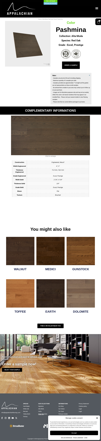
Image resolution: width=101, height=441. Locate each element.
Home (39, 19)
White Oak (26, 409)
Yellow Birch (26, 414)
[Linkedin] (9, 418)
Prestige (78, 45)
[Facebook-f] (2, 418)
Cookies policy (83, 406)
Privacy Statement (84, 403)
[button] (97, 418)
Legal (85, 437)
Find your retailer (63, 414)
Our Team (61, 411)
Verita (40, 411)
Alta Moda (45, 19)
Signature (41, 406)
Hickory (25, 416)
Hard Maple (26, 406)
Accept (74, 433)
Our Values (61, 409)
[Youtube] (13, 418)
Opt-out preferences (66, 437)
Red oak (25, 411)
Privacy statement (78, 437)
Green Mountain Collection (42, 414)
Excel (55, 19)
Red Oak (51, 19)
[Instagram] (6, 418)
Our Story (61, 406)
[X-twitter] (16, 418)
